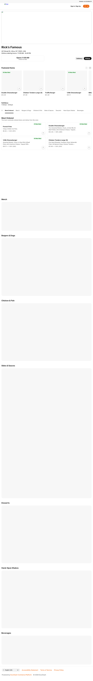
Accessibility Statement (30, 670)
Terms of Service (46, 670)
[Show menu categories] (2, 110)
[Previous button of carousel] (86, 67)
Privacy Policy (59, 670)
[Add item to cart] (19, 88)
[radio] (79, 58)
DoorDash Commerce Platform (21, 675)
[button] (11, 83)
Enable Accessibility (85, 1)
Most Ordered (9, 110)
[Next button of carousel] (90, 67)
